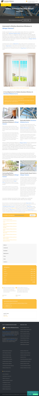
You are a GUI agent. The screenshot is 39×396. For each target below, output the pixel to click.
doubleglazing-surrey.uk (6, 382)
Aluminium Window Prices (7, 367)
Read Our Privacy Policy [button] (34, 392)
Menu (37, 4)
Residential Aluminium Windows (25, 361)
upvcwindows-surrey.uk (6, 384)
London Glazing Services (6, 386)
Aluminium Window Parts (24, 350)
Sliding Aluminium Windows (25, 344)
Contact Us (32, 215)
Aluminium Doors (23, 357)
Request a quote (6, 4)
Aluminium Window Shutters (25, 363)
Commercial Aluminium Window (26, 365)
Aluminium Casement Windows (25, 352)
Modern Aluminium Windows (7, 363)
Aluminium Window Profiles (7, 357)
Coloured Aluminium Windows (7, 359)
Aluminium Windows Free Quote (26, 367)
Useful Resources (6, 371)
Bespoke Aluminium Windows (7, 350)
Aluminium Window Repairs (25, 342)
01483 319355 (31, 2)
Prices (5, 256)
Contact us (5, 261)
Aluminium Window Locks (25, 340)
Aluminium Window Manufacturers (26, 329)
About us (5, 245)
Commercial (6, 247)
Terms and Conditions (23, 394)
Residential (5, 250)
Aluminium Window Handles (25, 331)
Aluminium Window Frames (25, 327)
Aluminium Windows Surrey (8, 219)
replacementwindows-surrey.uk (7, 380)
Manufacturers (6, 253)
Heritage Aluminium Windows (7, 361)
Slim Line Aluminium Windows (25, 333)
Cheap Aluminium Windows (25, 338)
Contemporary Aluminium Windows (8, 365)
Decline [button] (30, 394)
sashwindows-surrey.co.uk (7, 376)
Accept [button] (35, 394)
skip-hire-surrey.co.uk (6, 378)
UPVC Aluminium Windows (7, 352)
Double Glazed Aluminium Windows (26, 359)
